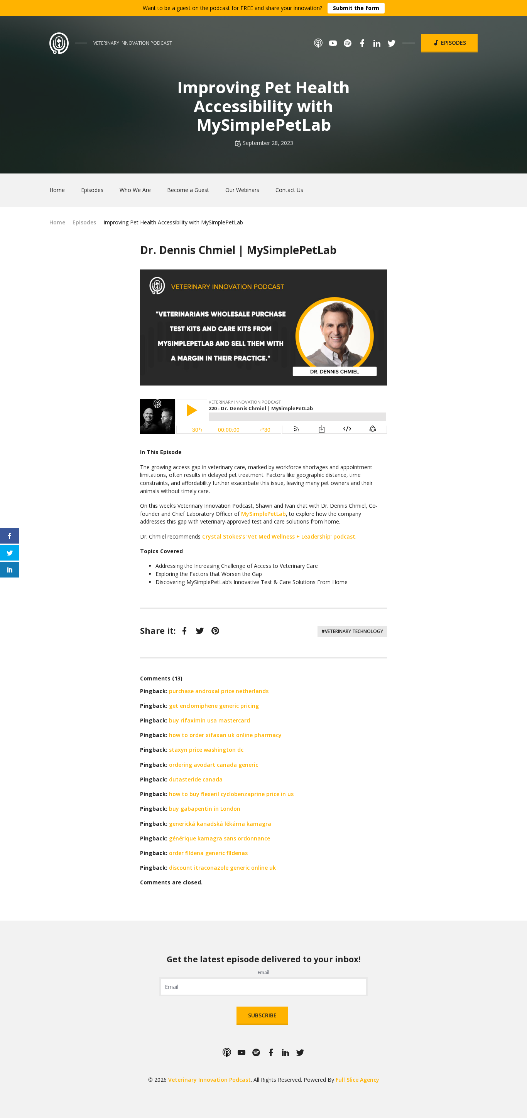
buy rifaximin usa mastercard (209, 720)
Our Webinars (242, 190)
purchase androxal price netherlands (219, 691)
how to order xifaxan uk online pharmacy (225, 735)
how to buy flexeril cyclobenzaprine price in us (231, 794)
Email (263, 972)
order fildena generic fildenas (208, 853)
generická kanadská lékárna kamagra (220, 823)
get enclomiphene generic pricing (214, 705)
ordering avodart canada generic (213, 764)
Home (57, 190)
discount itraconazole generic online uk (222, 867)
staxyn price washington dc (206, 749)
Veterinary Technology (354, 631)
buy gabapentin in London (204, 808)
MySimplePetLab (263, 513)
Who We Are (135, 190)
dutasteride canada (196, 779)
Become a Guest (188, 190)
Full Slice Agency (357, 1079)
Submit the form (356, 8)
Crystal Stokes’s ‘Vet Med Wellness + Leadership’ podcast (278, 536)
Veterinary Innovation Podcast (209, 1079)
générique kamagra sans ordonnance (219, 838)
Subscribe (262, 1015)
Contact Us (289, 190)
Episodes (452, 42)
